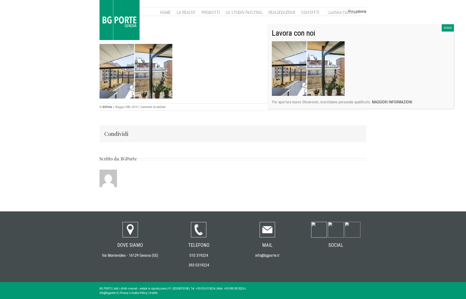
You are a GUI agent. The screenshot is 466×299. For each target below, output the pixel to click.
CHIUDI (448, 28)
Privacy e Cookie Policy (133, 293)
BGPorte (107, 107)
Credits (153, 293)
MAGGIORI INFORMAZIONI (391, 102)
